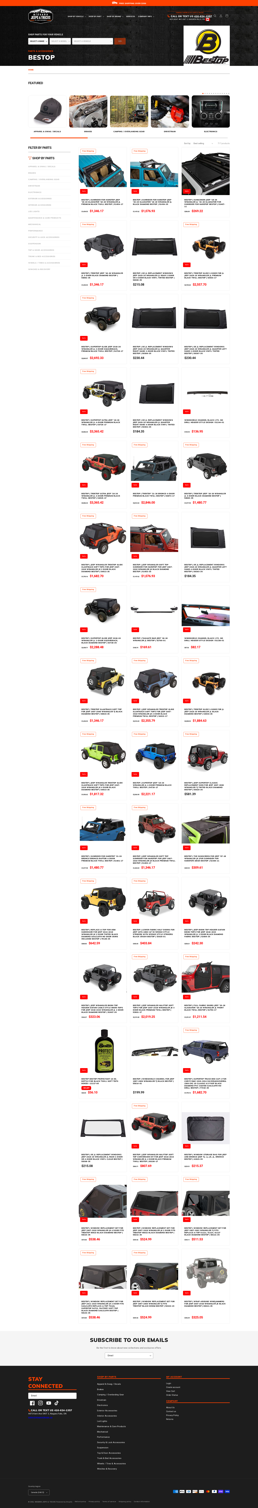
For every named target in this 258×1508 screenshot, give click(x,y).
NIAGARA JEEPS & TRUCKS (45, 1502)
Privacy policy (94, 1501)
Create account (173, 1387)
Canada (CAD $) (37, 1492)
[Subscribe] (150, 1356)
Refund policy (80, 1501)
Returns (169, 1419)
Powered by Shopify (64, 1502)
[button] (76, 16)
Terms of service (109, 1501)
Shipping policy (125, 1501)
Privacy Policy (172, 1415)
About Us (170, 1407)
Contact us (171, 1411)
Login (168, 1383)
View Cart (170, 1391)
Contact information (142, 1501)
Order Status (172, 1395)
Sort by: (187, 143)
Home (31, 70)
